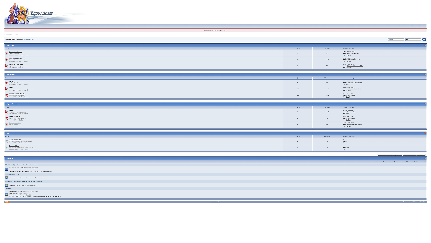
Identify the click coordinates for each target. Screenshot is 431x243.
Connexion (217, 30)
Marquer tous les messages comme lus (414, 155)
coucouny (348, 126)
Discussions (11, 74)
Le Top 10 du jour (407, 161)
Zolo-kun (348, 61)
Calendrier (422, 26)
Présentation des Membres (17, 93)
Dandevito (21, 142)
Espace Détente (12, 104)
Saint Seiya (10, 45)
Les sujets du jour (376, 161)
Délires (11, 110)
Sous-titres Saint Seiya (353, 53)
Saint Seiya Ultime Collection (354, 124)
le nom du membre (46, 171)
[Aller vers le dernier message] (343, 51)
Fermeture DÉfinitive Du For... (355, 82)
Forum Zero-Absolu (12, 35)
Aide (400, 26)
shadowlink (349, 67)
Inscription (223, 30)
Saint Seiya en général (15, 58)
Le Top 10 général (420, 161)
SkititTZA (28, 195)
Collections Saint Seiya (16, 64)
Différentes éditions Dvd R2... (355, 66)
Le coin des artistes (15, 123)
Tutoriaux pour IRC (15, 139)
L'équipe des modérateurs (391, 161)
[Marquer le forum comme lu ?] (6, 53)
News (11, 81)
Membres (415, 26)
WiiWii (347, 84)
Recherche (407, 26)
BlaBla (11, 87)
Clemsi (348, 97)
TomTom (21, 55)
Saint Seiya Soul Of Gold (353, 59)
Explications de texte (15, 52)
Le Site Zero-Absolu (11, 26)
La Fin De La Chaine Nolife (354, 89)
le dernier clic (37, 171)
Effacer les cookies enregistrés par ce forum (390, 155)
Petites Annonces (14, 116)
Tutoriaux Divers (14, 146)
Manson (26, 55)
